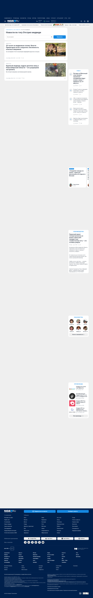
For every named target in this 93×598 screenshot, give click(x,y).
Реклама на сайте (8, 517)
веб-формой (27, 586)
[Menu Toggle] (5, 21)
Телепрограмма (41, 18)
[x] (39, 542)
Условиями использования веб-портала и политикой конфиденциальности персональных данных (66, 581)
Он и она (59, 517)
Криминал (44, 519)
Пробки (46, 21)
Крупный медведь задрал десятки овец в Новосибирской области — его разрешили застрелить (22, 68)
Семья (58, 532)
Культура (44, 522)
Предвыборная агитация (10, 530)
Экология (74, 524)
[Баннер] (58, 25)
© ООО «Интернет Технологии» (10, 593)
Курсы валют (60, 18)
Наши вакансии (8, 526)
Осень (58, 519)
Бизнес (25, 519)
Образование (45, 532)
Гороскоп (53, 18)
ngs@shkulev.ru (19, 584)
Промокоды (16, 18)
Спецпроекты (75, 528)
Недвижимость (8, 18)
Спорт (73, 517)
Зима (43, 517)
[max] (36, 542)
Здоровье (26, 532)
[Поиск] (81, 21)
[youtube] (43, 542)
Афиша (48, 18)
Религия (59, 530)
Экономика (75, 526)
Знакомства (23, 18)
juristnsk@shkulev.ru (35, 585)
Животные (26, 530)
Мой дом (44, 526)
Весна (25, 522)
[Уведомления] (84, 21)
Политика (59, 522)
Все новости (17, 29)
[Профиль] (88, 21)
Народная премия (76, 530)
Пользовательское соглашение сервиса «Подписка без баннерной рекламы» (62, 590)
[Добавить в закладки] (65, 58)
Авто (25, 517)
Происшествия (60, 524)
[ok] (32, 542)
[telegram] (25, 542)
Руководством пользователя (53, 580)
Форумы (34, 18)
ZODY (69, 18)
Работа (58, 526)
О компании (7, 522)
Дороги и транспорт (28, 526)
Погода (29, 18)
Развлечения (60, 528)
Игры (66, 18)
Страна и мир (75, 522)
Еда (25, 528)
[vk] (28, 542)
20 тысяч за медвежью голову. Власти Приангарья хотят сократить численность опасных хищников (22, 47)
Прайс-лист (7, 519)
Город (25, 524)
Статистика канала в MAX (10, 532)
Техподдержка (7, 528)
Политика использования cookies (53, 586)
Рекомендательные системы (52, 588)
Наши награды (7, 524)
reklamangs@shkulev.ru (51, 575)
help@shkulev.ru (13, 586)
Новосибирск (9, 29)
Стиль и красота (76, 519)
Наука (43, 528)
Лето (43, 524)
